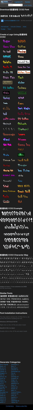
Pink (2, 388)
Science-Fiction (16, 392)
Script (3, 394)
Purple (14, 388)
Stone (13, 399)
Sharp (2, 395)
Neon (13, 385)
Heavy (3, 382)
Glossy (3, 376)
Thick (9, 29)
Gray (2, 380)
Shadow (14, 394)
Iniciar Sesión (28, 5)
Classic (3, 371)
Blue (13, 366)
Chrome (14, 369)
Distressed (15, 371)
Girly (13, 375)
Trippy (3, 400)
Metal (2, 385)
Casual (3, 369)
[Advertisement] (16, 346)
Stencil (3, 399)
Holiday (14, 382)
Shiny (13, 395)
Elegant (3, 373)
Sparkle (14, 397)
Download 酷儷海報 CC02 (11, 20)
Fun (2, 375)
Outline (14, 387)
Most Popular (4, 364)
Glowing (15, 376)
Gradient (14, 378)
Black (3, 366)
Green (14, 380)
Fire (13, 373)
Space (3, 397)
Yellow (14, 402)
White (2, 402)
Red (2, 390)
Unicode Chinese (16, 26)
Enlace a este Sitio (21, 406)
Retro (13, 390)
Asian (24, 26)
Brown (3, 368)
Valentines (15, 400)
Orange (3, 387)
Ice (2, 383)
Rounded (4, 392)
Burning (14, 368)
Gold (2, 378)
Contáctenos (10, 406)
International (4, 26)
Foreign (3, 29)
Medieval (15, 383)
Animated (15, 364)
